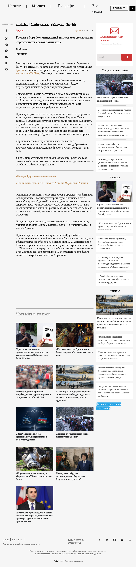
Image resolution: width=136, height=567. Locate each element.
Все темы (97, 9)
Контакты (17, 539)
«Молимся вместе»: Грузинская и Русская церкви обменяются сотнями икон (74, 352)
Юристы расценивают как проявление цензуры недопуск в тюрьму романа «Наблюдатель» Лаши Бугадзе (32, 353)
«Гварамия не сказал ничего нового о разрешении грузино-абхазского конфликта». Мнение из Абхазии (114, 391)
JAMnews (21, 49)
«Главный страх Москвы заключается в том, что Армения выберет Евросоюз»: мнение (114, 340)
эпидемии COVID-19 (28, 73)
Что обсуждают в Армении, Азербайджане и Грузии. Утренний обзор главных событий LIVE (33, 394)
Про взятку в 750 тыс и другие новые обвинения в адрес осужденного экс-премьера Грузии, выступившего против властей (34, 517)
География (67, 6)
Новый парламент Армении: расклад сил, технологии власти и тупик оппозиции (114, 355)
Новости (14, 6)
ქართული (57, 24)
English (71, 24)
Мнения (38, 6)
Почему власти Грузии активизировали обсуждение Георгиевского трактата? (70, 476)
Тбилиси (21, 53)
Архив (79, 30)
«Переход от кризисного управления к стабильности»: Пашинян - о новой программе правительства (113, 164)
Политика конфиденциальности (21, 544)
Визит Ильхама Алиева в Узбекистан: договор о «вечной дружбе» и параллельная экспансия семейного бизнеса (113, 130)
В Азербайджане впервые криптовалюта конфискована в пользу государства (31, 437)
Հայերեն (22, 24)
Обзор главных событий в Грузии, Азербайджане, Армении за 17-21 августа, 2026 (114, 113)
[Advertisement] (68, 283)
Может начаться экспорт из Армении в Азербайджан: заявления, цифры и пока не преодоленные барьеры (112, 373)
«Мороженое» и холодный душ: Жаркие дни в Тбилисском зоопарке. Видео (34, 476)
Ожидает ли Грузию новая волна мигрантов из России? (72, 435)
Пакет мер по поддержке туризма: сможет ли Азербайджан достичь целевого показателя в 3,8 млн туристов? (73, 396)
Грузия (20, 30)
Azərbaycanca (40, 24)
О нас (6, 539)
